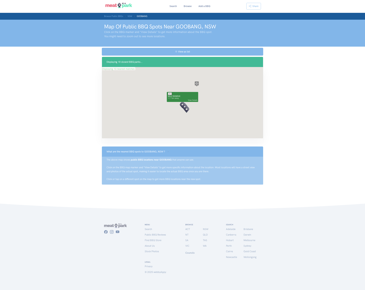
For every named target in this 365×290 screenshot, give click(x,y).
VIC (187, 245)
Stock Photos (152, 251)
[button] (186, 109)
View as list (183, 51)
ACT (187, 229)
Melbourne (249, 240)
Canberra (231, 234)
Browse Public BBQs (113, 16)
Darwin (247, 234)
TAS (205, 240)
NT (186, 234)
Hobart (230, 240)
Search (173, 6)
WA (205, 245)
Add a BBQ (204, 6)
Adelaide (231, 229)
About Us (150, 245)
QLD (205, 234)
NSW (130, 16)
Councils (190, 252)
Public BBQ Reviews (155, 234)
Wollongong (250, 257)
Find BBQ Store (153, 240)
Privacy (148, 266)
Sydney (247, 245)
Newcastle (231, 257)
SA (186, 240)
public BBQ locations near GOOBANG (151, 159)
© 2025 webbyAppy (155, 272)
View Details (192, 100)
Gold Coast (250, 251)
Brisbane (248, 229)
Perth (229, 245)
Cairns (229, 251)
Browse (188, 6)
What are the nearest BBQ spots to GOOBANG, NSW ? (136, 151)
